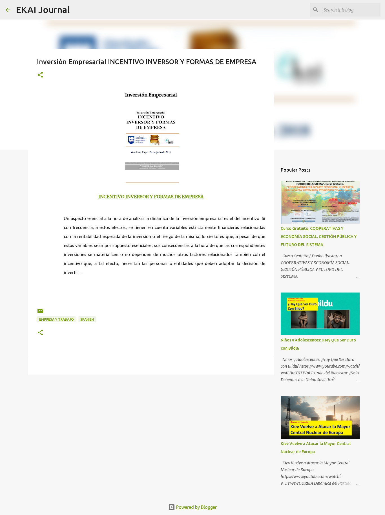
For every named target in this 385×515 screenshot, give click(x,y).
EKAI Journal (43, 10)
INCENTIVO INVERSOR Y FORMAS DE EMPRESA (150, 196)
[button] (40, 75)
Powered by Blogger (196, 507)
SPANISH (87, 319)
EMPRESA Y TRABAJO (56, 319)
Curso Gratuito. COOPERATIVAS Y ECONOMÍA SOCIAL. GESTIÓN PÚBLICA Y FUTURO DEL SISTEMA (319, 236)
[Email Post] (40, 313)
